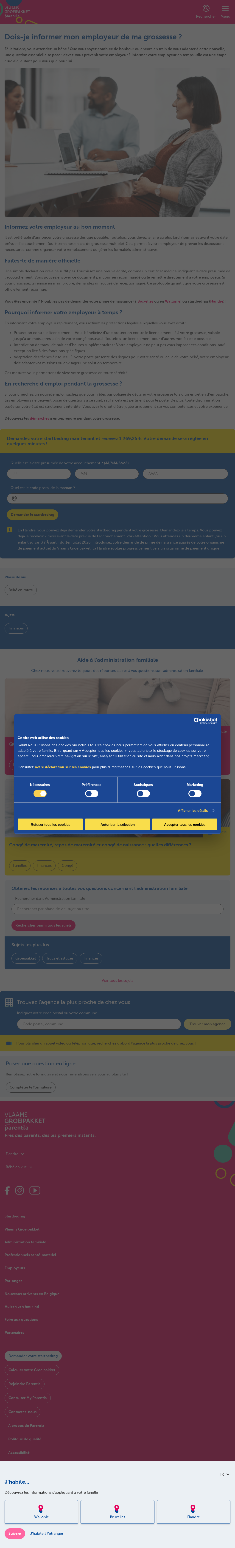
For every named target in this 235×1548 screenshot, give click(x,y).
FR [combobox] (222, 1474)
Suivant (14, 1534)
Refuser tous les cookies (50, 824)
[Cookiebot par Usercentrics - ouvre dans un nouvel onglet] (197, 721)
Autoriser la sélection (118, 824)
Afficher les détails (193, 810)
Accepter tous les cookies (184, 824)
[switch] (91, 793)
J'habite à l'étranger (46, 1534)
